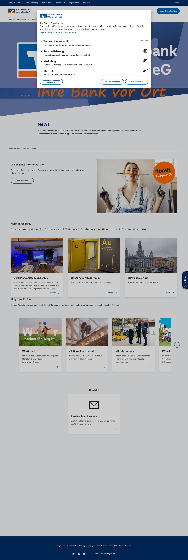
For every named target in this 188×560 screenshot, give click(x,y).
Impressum (69, 32)
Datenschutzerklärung (50, 32)
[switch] (145, 51)
